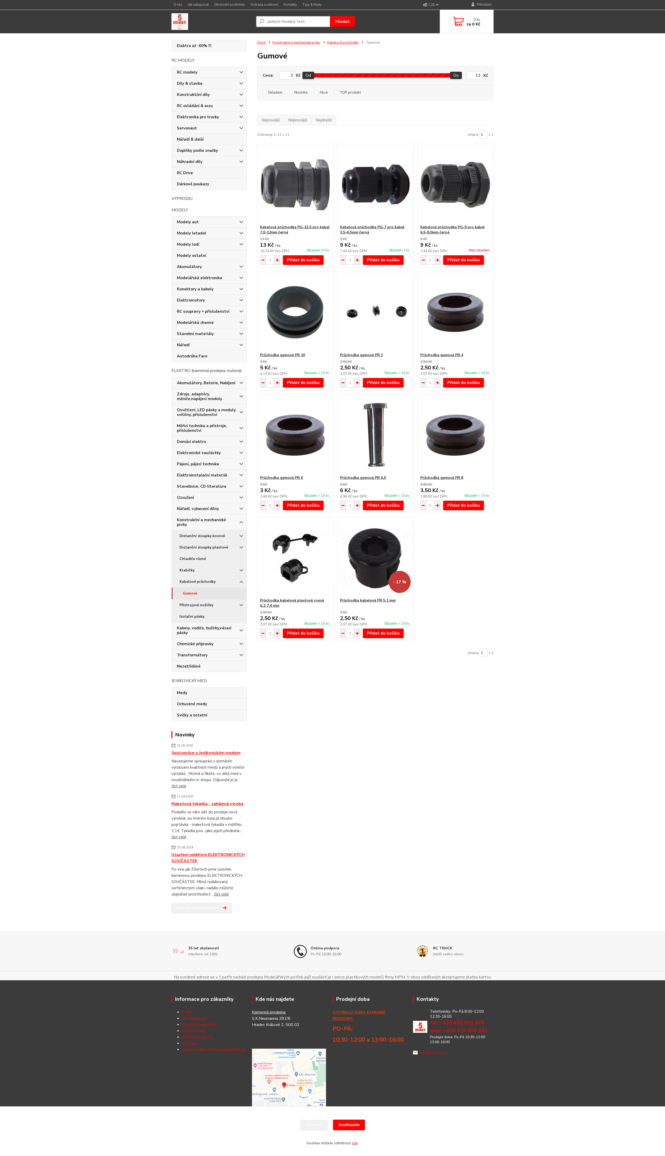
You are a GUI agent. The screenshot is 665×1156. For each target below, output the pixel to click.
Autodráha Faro (192, 356)
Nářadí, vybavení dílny (198, 508)
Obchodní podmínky (229, 4)
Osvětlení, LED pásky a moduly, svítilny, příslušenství (206, 412)
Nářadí (183, 345)
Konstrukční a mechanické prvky (201, 522)
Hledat (342, 21)
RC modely (187, 72)
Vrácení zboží (193, 1031)
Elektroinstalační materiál (202, 475)
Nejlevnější (297, 120)
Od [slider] (308, 75)
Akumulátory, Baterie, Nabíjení (206, 383)
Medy (182, 692)
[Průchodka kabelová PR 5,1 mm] (375, 557)
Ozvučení (185, 497)
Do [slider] (456, 75)
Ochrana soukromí (264, 4)
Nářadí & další (190, 139)
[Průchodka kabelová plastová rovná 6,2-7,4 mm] (295, 557)
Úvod (261, 42)
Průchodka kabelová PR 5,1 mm (368, 600)
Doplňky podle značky (197, 150)
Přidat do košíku (303, 260)
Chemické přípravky (195, 643)
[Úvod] (211, 21)
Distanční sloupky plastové (203, 547)
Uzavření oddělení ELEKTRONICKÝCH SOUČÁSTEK (208, 858)
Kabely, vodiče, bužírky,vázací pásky (204, 630)
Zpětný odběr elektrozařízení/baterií (213, 1049)
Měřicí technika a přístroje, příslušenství (202, 428)
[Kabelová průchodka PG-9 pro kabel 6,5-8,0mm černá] (455, 184)
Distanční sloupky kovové (202, 535)
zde (355, 1143)
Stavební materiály (195, 333)
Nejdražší (324, 120)
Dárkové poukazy (193, 184)
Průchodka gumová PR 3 (361, 354)
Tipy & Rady (312, 4)
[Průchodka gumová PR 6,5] (375, 435)
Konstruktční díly (193, 94)
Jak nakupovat (198, 4)
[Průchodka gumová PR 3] (375, 312)
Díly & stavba (189, 83)
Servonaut (187, 128)
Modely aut (188, 222)
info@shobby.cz (434, 1052)
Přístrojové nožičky (196, 605)
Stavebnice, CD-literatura (201, 486)
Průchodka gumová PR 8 (441, 477)
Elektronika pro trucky (198, 117)
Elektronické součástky (199, 452)
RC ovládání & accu (195, 105)
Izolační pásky (191, 616)
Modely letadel (191, 233)
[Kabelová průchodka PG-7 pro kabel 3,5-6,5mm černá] (375, 184)
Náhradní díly (189, 161)
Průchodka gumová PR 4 (441, 354)
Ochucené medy (192, 704)
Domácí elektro (191, 441)
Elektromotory (191, 300)
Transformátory (192, 655)
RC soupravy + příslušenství (203, 311)
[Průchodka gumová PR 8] (455, 435)
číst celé (178, 786)
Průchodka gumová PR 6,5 (363, 477)
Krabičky (187, 570)
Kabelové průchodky (197, 581)
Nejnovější (271, 120)
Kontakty (290, 4)
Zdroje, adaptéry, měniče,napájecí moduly (199, 396)
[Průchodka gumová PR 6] (295, 435)
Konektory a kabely (195, 289)
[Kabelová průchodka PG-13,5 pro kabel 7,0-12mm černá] (295, 184)
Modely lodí (188, 244)
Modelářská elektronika (199, 277)
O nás (178, 4)
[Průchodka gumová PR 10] (295, 312)
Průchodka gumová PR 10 (282, 354)
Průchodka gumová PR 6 (281, 477)
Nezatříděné (189, 666)
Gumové (190, 593)
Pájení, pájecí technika (198, 464)
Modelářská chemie (195, 322)
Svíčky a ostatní (192, 715)
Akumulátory (189, 266)
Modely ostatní (191, 255)
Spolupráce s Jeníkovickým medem (206, 753)
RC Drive (185, 172)
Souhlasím (349, 1125)
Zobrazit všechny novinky (198, 907)
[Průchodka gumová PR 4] (455, 312)
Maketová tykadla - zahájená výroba (207, 804)
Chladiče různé (192, 558)
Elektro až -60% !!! (194, 45)
